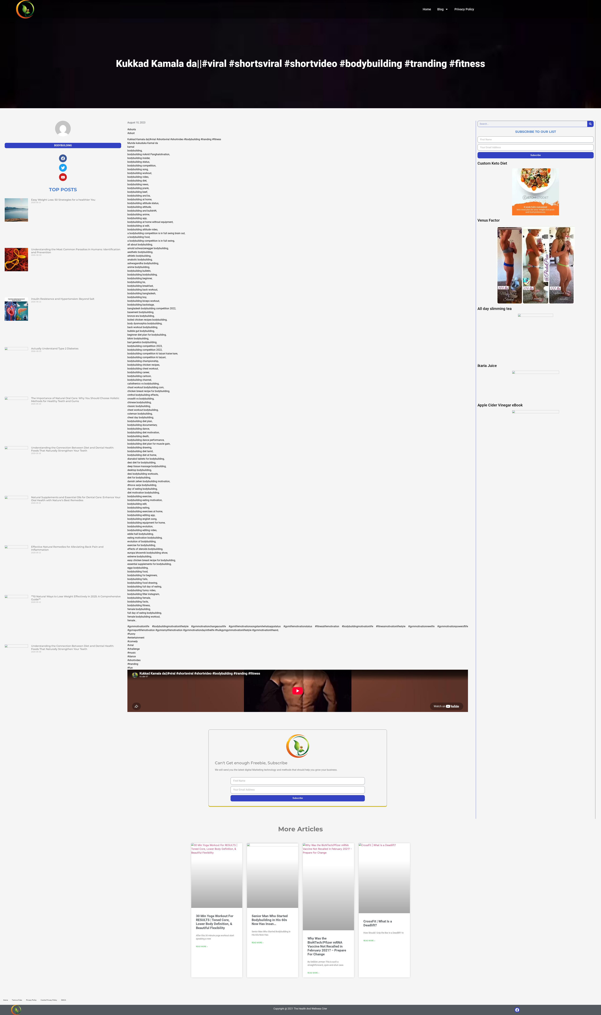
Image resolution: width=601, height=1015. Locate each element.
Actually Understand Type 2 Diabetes (54, 348)
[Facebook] (517, 1010)
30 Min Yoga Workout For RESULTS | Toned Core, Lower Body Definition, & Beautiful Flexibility (214, 922)
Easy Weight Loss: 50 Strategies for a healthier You (63, 199)
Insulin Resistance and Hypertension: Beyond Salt (62, 298)
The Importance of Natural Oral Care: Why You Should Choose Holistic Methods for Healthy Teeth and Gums (75, 400)
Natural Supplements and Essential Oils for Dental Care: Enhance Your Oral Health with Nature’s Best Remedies (76, 499)
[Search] (590, 124)
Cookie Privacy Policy (49, 1000)
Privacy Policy (464, 9)
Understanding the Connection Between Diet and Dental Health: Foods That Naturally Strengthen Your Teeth (72, 449)
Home (427, 9)
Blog (440, 9)
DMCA (63, 1000)
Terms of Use (17, 1000)
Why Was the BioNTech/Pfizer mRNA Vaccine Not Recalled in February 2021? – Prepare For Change (327, 946)
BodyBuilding (63, 145)
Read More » (202, 946)
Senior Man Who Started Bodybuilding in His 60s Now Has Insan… (270, 920)
